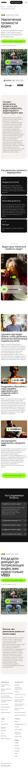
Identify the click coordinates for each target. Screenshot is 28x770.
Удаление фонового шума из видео (20, 704)
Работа (16, 721)
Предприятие (4, 724)
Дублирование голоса (20, 715)
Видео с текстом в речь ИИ (19, 709)
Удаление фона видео (20, 712)
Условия (17, 727)
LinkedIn (17, 745)
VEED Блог (3, 730)
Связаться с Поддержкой (18, 733)
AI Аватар (17, 685)
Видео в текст (4, 709)
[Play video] (14, 277)
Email (16, 756)
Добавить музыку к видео (5, 685)
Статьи (2, 733)
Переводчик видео (5, 712)
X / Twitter (17, 748)
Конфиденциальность (20, 724)
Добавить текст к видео (7, 693)
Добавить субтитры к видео (6, 689)
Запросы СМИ (18, 736)
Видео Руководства (6, 738)
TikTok (16, 753)
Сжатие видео (4, 704)
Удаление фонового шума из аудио (20, 700)
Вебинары (3, 736)
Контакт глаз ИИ (19, 697)
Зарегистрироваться (16, 2)
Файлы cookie (18, 729)
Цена (2, 721)
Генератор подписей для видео (6, 700)
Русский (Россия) (5, 765)
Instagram (17, 751)
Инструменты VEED (11, 6)
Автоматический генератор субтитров (6, 696)
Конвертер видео (5, 707)
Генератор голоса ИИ (20, 694)
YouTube (17, 742)
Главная (3, 6)
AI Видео (17, 691)
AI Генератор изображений (18, 688)
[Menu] (25, 2)
